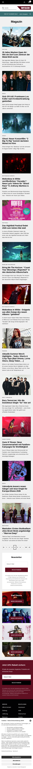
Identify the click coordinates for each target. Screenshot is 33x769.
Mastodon (5, 525)
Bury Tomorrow (7, 397)
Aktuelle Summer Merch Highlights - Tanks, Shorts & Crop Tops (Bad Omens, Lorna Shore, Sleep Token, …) (16, 357)
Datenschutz (22, 714)
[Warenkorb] (29, 2)
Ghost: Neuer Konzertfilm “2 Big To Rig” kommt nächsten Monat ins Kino (15, 141)
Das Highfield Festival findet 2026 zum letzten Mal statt (15, 226)
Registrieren (16, 569)
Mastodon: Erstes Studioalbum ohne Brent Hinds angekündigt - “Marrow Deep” (16, 530)
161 (26, 547)
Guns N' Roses (6, 439)
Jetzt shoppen (23, 14)
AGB (19, 710)
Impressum (21, 707)
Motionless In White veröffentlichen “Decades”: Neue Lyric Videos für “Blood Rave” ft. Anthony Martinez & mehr (15, 183)
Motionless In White (8, 175)
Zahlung (4, 710)
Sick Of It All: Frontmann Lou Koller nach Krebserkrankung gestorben (15, 98)
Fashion (4, 350)
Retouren (5, 717)
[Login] (24, 2)
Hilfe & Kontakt (6, 707)
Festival (4, 49)
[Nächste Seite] (29, 547)
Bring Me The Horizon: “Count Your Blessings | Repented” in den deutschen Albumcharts (16, 269)
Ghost (4, 135)
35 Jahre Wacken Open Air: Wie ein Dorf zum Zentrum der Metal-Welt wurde (16, 54)
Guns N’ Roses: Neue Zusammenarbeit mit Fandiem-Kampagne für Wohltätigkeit (16, 444)
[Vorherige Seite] (3, 547)
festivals (5, 222)
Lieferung (5, 714)
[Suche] (14, 8)
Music (4, 93)
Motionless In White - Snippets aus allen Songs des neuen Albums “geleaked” (16, 312)
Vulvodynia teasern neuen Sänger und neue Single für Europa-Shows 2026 (14, 488)
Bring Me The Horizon (8, 264)
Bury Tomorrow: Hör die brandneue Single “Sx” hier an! (16, 401)
